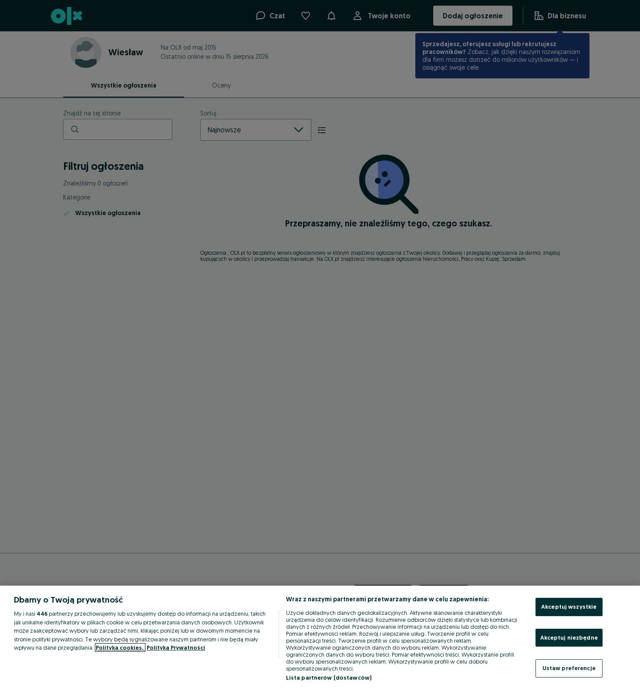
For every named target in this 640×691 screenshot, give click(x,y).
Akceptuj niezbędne (569, 637)
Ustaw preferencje (569, 667)
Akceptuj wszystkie (568, 606)
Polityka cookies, (120, 647)
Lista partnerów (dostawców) (329, 677)
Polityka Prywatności (176, 647)
